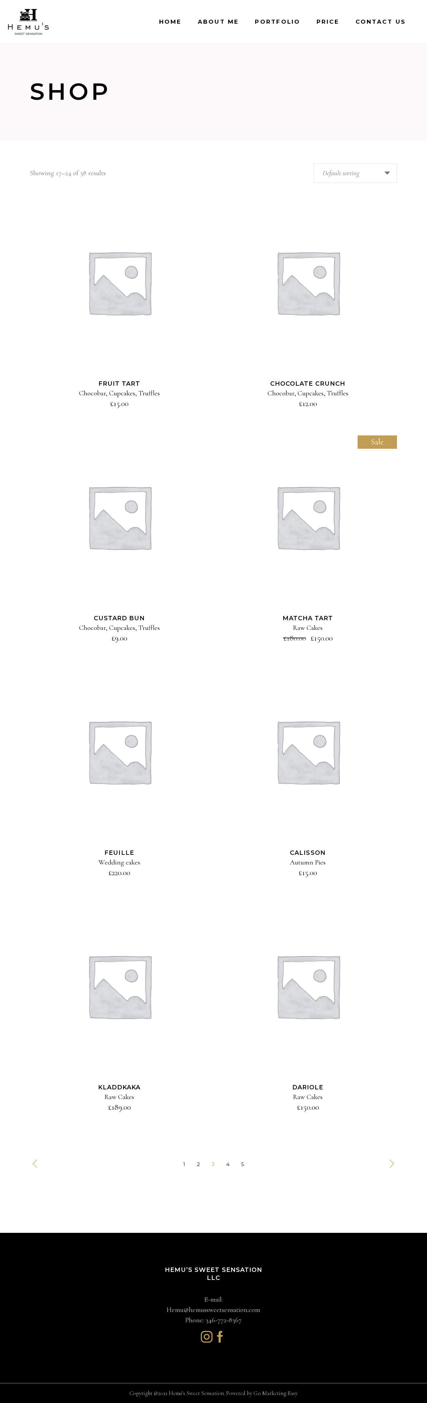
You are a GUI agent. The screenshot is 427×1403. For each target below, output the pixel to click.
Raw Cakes (308, 628)
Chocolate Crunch (307, 383)
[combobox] (355, 173)
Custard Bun (119, 618)
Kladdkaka (119, 1087)
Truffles (149, 393)
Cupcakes (122, 393)
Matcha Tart (308, 618)
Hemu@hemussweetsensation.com (213, 1310)
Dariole (308, 1087)
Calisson (308, 852)
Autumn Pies (308, 862)
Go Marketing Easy (276, 1393)
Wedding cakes (119, 862)
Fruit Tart (119, 383)
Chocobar (92, 393)
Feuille (119, 852)
